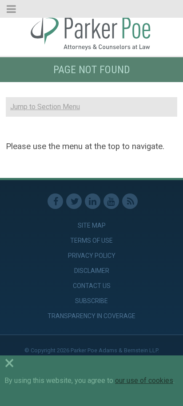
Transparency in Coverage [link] (91, 315)
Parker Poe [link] (91, 32)
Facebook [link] (55, 201)
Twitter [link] (74, 201)
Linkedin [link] (92, 201)
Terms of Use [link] (91, 240)
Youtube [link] (111, 201)
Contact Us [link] (92, 285)
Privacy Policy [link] (91, 255)
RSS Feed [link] (130, 201)
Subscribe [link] (91, 300)
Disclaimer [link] (91, 270)
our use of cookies (144, 380)
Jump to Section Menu (45, 106)
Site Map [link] (92, 225)
